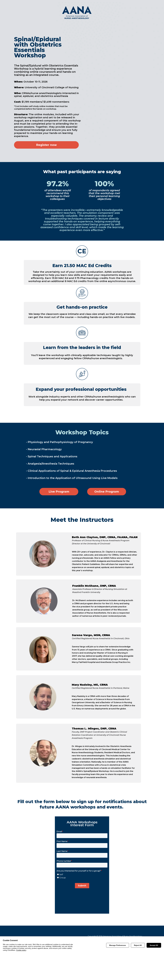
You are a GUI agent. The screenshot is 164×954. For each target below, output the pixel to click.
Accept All (154, 945)
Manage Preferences (117, 945)
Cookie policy (21, 950)
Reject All (138, 945)
